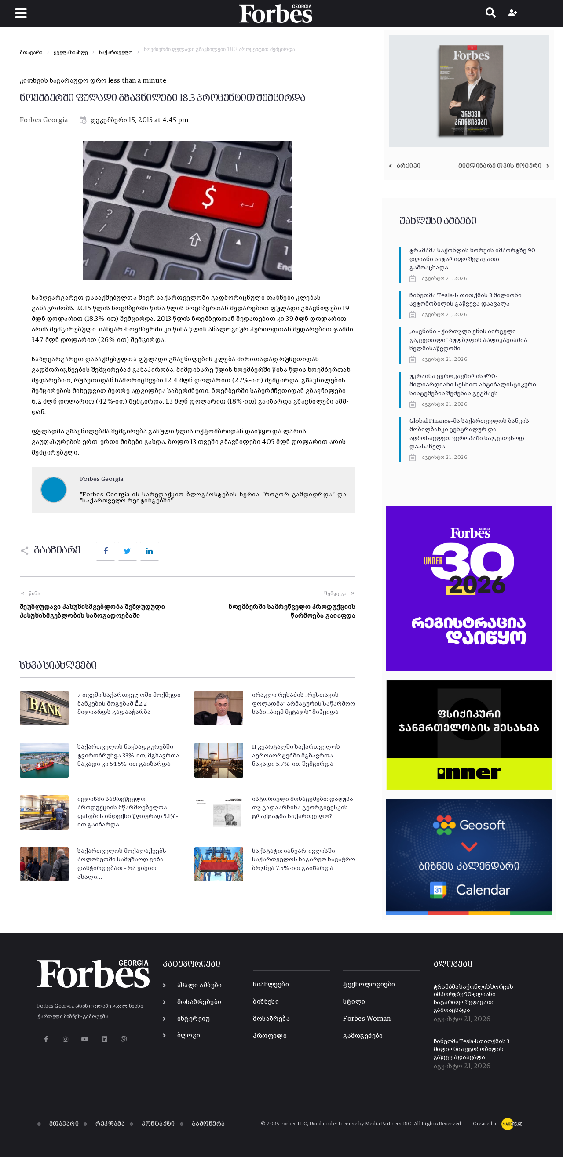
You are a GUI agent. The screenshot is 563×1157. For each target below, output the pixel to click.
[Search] (490, 13)
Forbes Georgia (44, 120)
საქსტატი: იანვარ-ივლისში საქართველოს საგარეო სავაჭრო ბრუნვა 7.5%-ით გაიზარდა (303, 859)
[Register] (513, 13)
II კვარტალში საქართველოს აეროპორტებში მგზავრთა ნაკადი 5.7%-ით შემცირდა (296, 755)
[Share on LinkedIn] (149, 551)
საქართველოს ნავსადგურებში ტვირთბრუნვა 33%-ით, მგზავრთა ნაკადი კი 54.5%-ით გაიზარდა (128, 755)
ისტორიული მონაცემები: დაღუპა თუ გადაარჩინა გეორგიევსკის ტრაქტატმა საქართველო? (302, 807)
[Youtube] (85, 1039)
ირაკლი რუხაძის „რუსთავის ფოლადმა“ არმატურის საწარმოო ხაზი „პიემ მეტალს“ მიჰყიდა (303, 703)
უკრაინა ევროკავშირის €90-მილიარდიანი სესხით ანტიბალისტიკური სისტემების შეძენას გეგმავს (472, 385)
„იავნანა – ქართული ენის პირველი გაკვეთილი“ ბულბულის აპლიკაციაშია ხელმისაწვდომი (468, 340)
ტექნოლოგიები (369, 984)
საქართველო (115, 52)
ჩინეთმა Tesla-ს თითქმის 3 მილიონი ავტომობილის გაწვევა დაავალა (472, 1049)
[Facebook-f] (46, 1039)
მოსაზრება (271, 1018)
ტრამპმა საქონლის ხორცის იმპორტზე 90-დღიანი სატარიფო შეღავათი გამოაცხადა (473, 259)
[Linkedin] (104, 1039)
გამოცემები (363, 1036)
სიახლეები (271, 984)
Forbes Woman (367, 1018)
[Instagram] (65, 1039)
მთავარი (31, 52)
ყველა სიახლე (71, 52)
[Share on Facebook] (105, 551)
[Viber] (124, 1039)
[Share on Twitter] (127, 551)
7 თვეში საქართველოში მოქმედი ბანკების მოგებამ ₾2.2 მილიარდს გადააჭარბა (129, 703)
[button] (21, 13)
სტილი (354, 1001)
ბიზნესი (266, 1001)
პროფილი (270, 1036)
